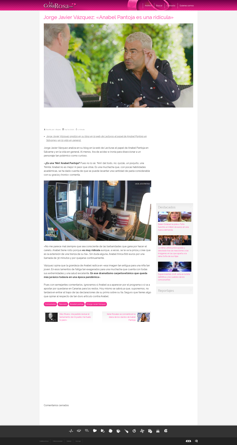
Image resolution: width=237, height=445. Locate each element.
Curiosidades (50, 304)
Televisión (63, 304)
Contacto (171, 5)
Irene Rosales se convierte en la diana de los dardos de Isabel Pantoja (121, 317)
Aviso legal (78, 441)
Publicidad (69, 441)
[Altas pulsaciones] (71, 431)
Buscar (159, 5)
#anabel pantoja (76, 304)
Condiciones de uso (44, 441)
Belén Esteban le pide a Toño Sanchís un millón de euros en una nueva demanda (173, 227)
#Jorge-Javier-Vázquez (96, 304)
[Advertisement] (118, 116)
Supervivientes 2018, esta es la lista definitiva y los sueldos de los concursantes (174, 277)
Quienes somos (187, 5)
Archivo (148, 5)
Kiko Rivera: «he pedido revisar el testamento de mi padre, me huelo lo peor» (75, 317)
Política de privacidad (57, 441)
